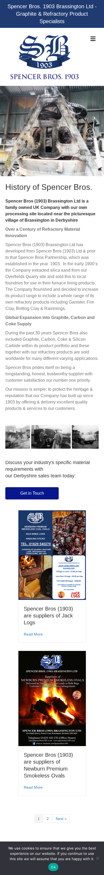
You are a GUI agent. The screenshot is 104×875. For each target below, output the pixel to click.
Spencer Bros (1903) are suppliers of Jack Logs (48, 615)
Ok (53, 867)
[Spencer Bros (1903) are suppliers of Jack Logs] (52, 555)
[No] (97, 858)
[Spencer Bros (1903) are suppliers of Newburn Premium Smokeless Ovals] (52, 698)
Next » (61, 819)
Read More (33, 634)
